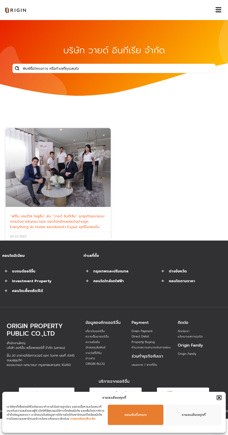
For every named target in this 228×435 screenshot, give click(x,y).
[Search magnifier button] (17, 68)
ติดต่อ (183, 322)
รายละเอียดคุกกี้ (194, 414)
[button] (219, 397)
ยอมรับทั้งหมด (135, 414)
